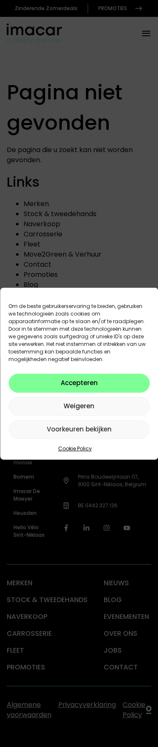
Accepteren (79, 382)
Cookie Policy (75, 448)
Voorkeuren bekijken (79, 429)
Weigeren (79, 406)
